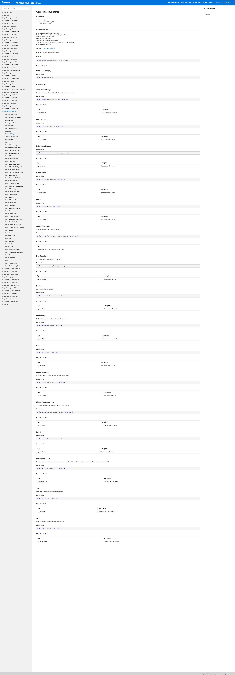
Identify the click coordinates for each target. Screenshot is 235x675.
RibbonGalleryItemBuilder (12, 200)
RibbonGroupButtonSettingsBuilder (15, 227)
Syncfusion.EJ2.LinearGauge (11, 78)
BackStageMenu (9, 125)
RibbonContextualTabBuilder (13, 178)
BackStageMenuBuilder (11, 128)
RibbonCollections (10, 161)
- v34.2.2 (37, 3)
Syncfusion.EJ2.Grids (9, 56)
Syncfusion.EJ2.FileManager (11, 45)
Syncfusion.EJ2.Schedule (10, 271)
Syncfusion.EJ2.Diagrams (10, 37)
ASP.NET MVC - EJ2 (25, 2)
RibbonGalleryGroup (10, 189)
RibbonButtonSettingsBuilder (13, 147)
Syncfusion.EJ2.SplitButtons (11, 282)
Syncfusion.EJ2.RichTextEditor (12, 268)
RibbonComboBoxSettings (12, 169)
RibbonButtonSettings (11, 145)
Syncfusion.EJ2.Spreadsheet (11, 285)
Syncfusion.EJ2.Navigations (11, 92)
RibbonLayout (9, 246)
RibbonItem (8, 233)
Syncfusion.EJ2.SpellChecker (11, 279)
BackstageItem (9, 120)
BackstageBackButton (11, 114)
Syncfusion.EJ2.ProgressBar (11, 106)
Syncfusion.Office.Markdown (11, 296)
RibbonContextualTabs (11, 180)
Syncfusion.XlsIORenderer (11, 301)
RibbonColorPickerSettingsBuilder (14, 167)
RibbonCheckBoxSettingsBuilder (14, 153)
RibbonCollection (9, 156)
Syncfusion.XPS (8, 304)
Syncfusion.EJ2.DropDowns (11, 42)
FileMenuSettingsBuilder (11, 136)
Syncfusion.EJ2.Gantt (9, 51)
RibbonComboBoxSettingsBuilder (14, 172)
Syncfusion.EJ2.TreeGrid (10, 288)
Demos (204, 2)
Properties (207, 14)
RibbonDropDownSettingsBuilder (14, 186)
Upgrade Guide (186, 2)
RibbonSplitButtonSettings (12, 249)
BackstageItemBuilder (11, 123)
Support (211, 2)
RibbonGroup (8, 211)
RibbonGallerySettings (11, 205)
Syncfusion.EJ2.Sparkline (10, 277)
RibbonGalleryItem (10, 197)
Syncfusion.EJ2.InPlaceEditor (11, 64)
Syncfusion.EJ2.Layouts (10, 75)
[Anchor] (35, 65)
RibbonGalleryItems (10, 202)
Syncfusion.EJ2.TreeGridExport (12, 290)
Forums (218, 2)
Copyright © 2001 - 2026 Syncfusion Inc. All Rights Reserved (217, 674)
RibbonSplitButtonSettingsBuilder (14, 252)
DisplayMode (8, 131)
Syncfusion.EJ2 (7, 15)
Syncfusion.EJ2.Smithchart (11, 274)
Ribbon (7, 142)
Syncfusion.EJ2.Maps (9, 86)
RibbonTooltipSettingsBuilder (13, 266)
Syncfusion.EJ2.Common (10, 34)
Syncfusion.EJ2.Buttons (10, 23)
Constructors (208, 12)
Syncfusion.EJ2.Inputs (9, 67)
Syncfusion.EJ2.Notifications (11, 95)
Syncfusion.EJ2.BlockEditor (11, 20)
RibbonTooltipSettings (11, 263)
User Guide (196, 2)
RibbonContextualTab (11, 175)
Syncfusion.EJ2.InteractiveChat (12, 70)
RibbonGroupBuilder (10, 213)
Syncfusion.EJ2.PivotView (10, 100)
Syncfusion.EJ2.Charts (9, 29)
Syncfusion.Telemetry (9, 299)
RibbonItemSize (9, 241)
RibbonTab (8, 255)
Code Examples (173, 2)
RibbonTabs (8, 260)
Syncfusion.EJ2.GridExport (11, 53)
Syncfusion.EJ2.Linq (9, 81)
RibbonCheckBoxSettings (12, 150)
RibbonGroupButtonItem (12, 216)
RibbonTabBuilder (10, 257)
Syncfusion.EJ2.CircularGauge (11, 31)
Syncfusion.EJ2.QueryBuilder (11, 108)
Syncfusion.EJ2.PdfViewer (10, 97)
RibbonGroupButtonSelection (13, 222)
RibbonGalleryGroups (11, 194)
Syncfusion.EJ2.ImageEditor (11, 62)
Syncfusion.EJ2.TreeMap (10, 293)
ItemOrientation (9, 139)
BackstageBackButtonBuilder (13, 117)
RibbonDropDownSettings (12, 183)
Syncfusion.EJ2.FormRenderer (12, 48)
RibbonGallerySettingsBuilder (13, 208)
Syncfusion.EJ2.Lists (9, 84)
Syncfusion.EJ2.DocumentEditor (12, 40)
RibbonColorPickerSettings (12, 164)
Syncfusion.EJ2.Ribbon (10, 111)
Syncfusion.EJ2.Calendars (10, 26)
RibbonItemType (9, 244)
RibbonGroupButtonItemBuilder (14, 219)
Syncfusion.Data (8, 12)
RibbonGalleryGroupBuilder (12, 191)
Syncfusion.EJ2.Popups (10, 103)
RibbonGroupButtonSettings (13, 224)
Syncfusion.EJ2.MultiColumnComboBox (14, 89)
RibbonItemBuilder (10, 235)
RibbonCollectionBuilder (11, 158)
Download (227, 2)
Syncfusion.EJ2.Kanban (10, 73)
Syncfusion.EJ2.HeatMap (10, 59)
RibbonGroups (9, 230)
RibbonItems (8, 238)
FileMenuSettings (9, 134)
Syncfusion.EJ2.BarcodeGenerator (13, 18)
